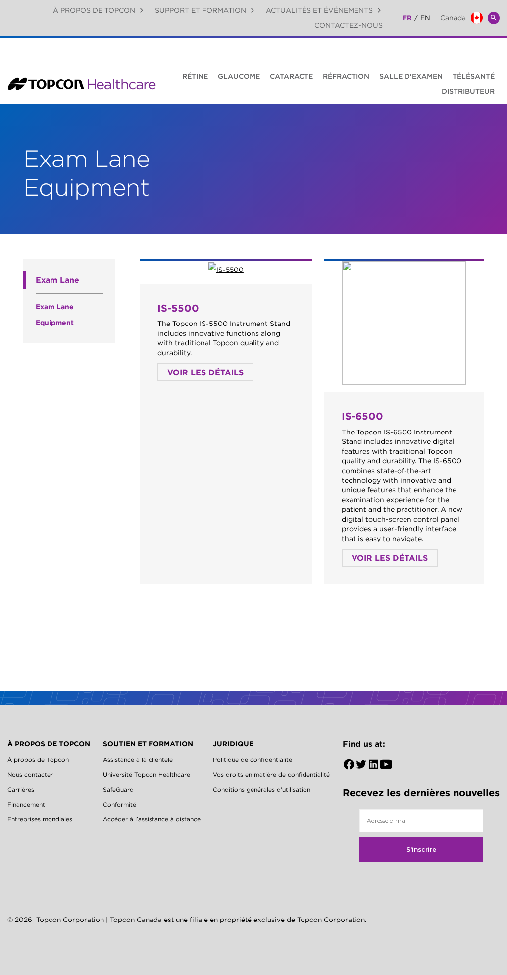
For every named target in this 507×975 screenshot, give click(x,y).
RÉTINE (195, 76)
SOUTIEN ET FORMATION (148, 743)
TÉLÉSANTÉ (474, 76)
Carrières (20, 789)
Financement (26, 804)
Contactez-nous (348, 25)
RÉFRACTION (346, 76)
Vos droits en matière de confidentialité (271, 774)
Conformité (119, 804)
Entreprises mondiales (39, 819)
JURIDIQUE (233, 743)
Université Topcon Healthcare (146, 774)
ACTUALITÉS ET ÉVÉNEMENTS (319, 10)
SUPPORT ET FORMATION (200, 10)
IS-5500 (178, 308)
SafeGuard (118, 789)
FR (407, 17)
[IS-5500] (226, 269)
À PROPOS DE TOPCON (94, 10)
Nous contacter (30, 774)
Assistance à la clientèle (138, 759)
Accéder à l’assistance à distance (152, 819)
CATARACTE (291, 76)
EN (425, 17)
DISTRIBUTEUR (468, 91)
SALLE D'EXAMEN (411, 76)
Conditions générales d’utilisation (261, 789)
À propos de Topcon (38, 759)
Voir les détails (205, 372)
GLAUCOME (239, 76)
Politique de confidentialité (252, 759)
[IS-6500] (404, 323)
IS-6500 (362, 416)
